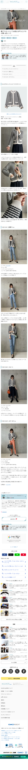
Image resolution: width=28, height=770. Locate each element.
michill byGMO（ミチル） (5, 8)
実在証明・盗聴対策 (4, 735)
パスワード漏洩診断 (4, 732)
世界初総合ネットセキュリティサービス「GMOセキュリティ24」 (11, 730)
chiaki (5, 40)
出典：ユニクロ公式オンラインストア (14, 113)
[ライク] (26, 1)
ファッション (14, 8)
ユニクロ (8, 265)
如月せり (25, 645)
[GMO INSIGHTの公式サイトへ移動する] (14, 724)
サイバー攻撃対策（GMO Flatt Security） (7, 738)
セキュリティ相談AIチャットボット (6, 733)
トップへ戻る (13, 547)
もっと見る (14, 662)
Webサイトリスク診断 (11, 732)
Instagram (4, 511)
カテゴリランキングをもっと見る (14, 619)
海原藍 (26, 659)
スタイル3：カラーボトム (9, 76)
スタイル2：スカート (8, 74)
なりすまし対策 (17, 738)
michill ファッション (23, 588)
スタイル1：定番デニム (8, 71)
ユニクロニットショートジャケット (11, 68)
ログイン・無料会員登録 (14, 678)
